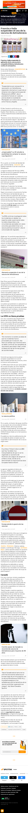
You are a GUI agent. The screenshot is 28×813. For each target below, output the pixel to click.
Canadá (23, 729)
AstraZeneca (3, 729)
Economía (22, 773)
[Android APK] (5, 798)
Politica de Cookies (16, 790)
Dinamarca (10, 546)
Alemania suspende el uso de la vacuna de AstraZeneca (13, 273)
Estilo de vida (6, 644)
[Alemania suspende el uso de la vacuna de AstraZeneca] (14, 258)
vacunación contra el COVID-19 (14, 729)
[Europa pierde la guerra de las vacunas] (14, 510)
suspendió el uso (20, 69)
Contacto (13, 788)
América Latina (5, 773)
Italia (20, 726)
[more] (25, 104)
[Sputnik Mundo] (4, 11)
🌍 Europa (10, 726)
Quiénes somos (4, 786)
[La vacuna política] (14, 402)
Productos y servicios (6, 788)
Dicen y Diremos (7, 414)
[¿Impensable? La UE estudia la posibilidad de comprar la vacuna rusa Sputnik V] (14, 138)
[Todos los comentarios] (2, 810)
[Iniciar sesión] (19, 10)
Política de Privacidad (6, 790)
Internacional (6, 150)
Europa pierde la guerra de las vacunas (12, 525)
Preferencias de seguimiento (7, 794)
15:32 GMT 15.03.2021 (6, 35)
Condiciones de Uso (13, 786)
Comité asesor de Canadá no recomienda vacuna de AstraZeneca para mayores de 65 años (14, 650)
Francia (15, 726)
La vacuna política (8, 416)
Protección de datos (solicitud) (8, 792)
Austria (3, 546)
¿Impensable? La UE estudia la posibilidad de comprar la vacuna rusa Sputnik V (14, 154)
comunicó (17, 165)
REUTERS (3, 53)
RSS (17, 792)
